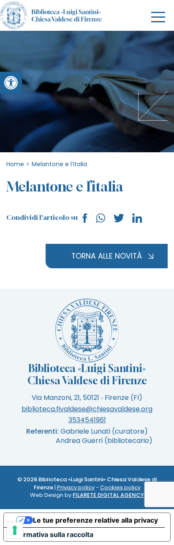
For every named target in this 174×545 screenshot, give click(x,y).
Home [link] (15, 164)
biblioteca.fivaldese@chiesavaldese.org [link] (87, 409)
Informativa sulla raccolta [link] (52, 534)
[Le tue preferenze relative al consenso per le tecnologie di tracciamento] (15, 530)
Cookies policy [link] (120, 487)
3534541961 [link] (87, 420)
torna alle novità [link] (106, 256)
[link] (11, 83)
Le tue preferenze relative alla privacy (95, 520)
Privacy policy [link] (76, 487)
